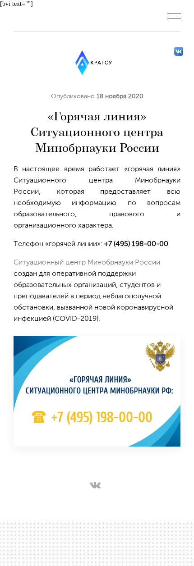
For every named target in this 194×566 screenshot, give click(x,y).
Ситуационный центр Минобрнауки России (87, 262)
